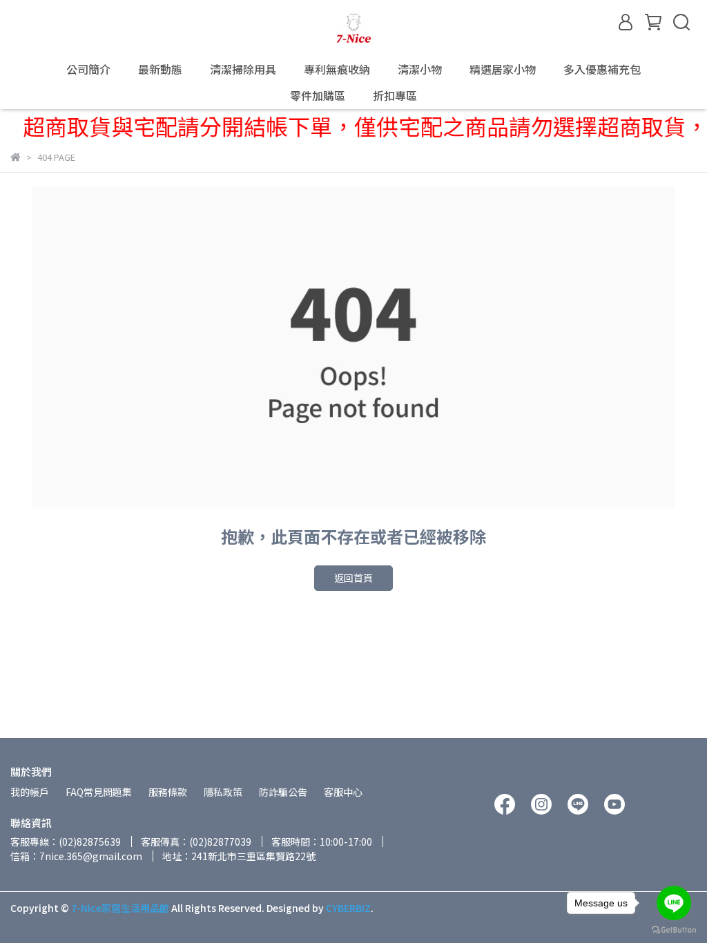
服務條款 (167, 792)
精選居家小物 (502, 69)
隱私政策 (223, 792)
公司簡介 (88, 69)
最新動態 (160, 69)
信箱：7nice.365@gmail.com (76, 856)
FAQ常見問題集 (99, 792)
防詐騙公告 (283, 792)
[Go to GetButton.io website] (674, 929)
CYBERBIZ (348, 908)
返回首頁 (353, 578)
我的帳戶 (29, 792)
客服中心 (343, 792)
